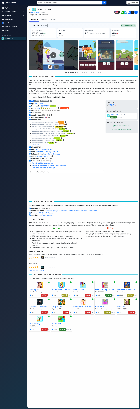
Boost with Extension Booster (122, 129)
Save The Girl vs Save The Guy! (43, 168)
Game (43, 12)
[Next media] (134, 55)
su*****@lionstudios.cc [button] (44, 149)
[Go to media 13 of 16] (93, 72)
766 (113, 105)
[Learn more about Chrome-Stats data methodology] (52, 156)
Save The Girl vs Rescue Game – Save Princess (49, 165)
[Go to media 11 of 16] (89, 72)
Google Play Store (128, 25)
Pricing (7, 30)
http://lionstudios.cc (45, 215)
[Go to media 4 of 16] (73, 72)
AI (51, 100)
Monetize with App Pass (122, 126)
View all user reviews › (37, 270)
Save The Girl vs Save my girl (42, 163)
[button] (132, 2)
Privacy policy (51, 152)
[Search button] (104, 2)
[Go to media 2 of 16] (68, 72)
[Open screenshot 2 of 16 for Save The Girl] (87, 55)
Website (39, 152)
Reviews (44, 19)
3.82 (47, 108)
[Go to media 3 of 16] (71, 72)
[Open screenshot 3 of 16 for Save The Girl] (106, 55)
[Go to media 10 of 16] (87, 72)
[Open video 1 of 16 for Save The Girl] (53, 55)
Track (45, 25)
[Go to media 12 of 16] (91, 72)
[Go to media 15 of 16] (98, 72)
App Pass (8, 23)
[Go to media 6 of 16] (77, 72)
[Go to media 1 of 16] (66, 72)
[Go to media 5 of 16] (75, 72)
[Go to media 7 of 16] (80, 72)
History (7, 35)
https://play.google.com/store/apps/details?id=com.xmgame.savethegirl (71, 211)
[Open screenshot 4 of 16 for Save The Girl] (124, 55)
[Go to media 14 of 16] (96, 72)
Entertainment (44, 100)
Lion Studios (35, 12)
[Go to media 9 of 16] (84, 72)
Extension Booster (11, 26)
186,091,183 (44, 106)
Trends (53, 19)
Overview (34, 19)
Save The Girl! (115, 114)
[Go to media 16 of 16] (100, 72)
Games (37, 100)
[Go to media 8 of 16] (82, 72)
